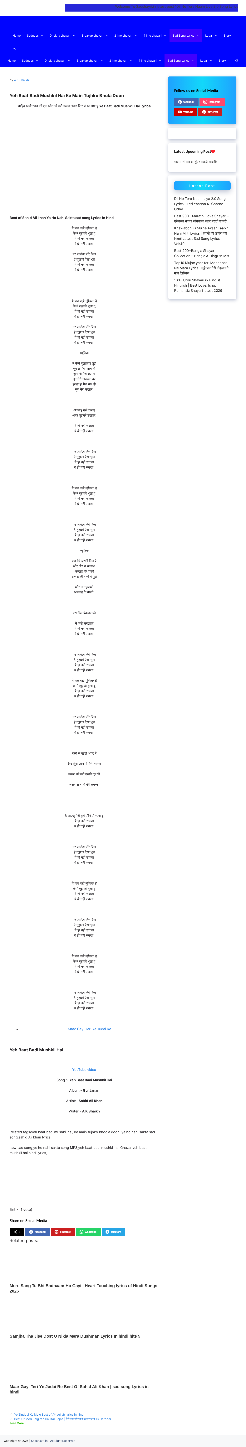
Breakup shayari (92, 35)
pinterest (65, 1232)
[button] (43, 35)
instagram (214, 102)
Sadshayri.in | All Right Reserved (53, 1441)
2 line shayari (123, 35)
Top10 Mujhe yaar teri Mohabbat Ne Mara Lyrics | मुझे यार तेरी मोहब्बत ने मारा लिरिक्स (201, 268)
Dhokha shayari (60, 35)
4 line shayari (152, 35)
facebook (40, 1232)
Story (227, 35)
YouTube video (84, 1070)
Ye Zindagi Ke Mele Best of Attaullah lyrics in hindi (49, 1414)
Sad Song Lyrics (183, 35)
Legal (209, 35)
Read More (17, 1423)
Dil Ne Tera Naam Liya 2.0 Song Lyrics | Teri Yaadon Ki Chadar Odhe (200, 204)
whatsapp (90, 1232)
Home (17, 35)
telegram (116, 1232)
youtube (188, 112)
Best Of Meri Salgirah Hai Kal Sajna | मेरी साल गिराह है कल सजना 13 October (62, 1419)
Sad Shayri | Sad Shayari (35, 7)
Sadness (33, 35)
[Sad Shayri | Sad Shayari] (41, 22)
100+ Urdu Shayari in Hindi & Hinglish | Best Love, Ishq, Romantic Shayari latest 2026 (198, 285)
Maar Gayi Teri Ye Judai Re (89, 1029)
